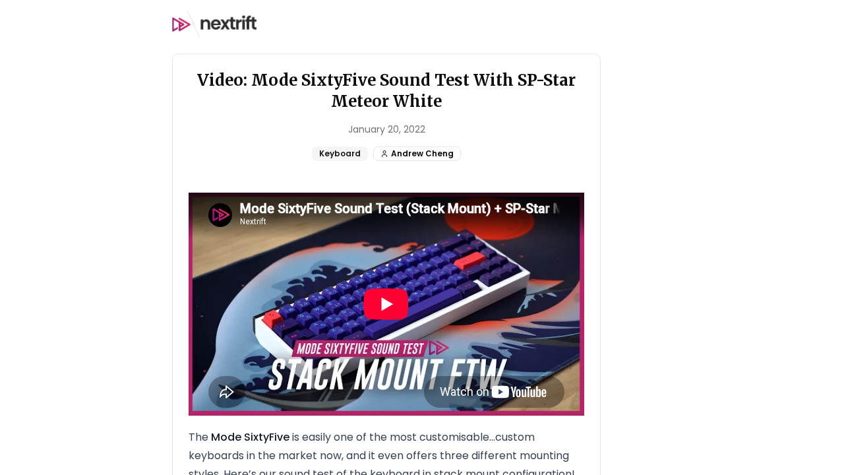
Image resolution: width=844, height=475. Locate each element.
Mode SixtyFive (250, 437)
